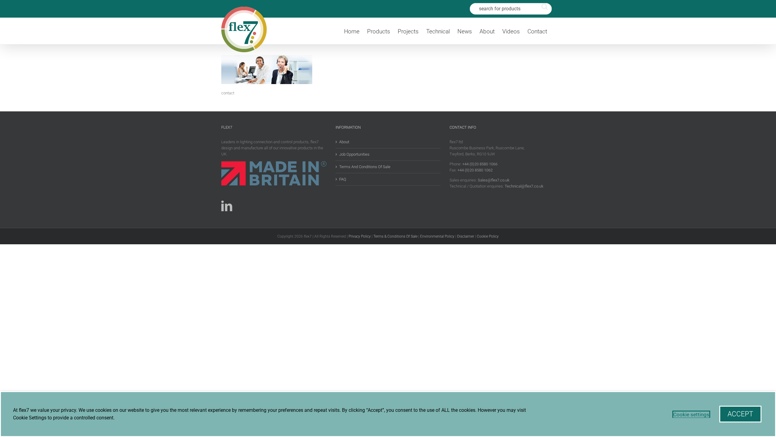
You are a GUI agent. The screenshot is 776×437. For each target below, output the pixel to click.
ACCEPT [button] (740, 414)
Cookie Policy (488, 236)
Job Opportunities (354, 154)
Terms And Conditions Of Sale (364, 166)
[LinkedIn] (226, 206)
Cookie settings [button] (691, 415)
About (344, 142)
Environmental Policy (437, 236)
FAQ (342, 179)
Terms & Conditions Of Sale (395, 236)
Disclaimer (465, 236)
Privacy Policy (360, 236)
